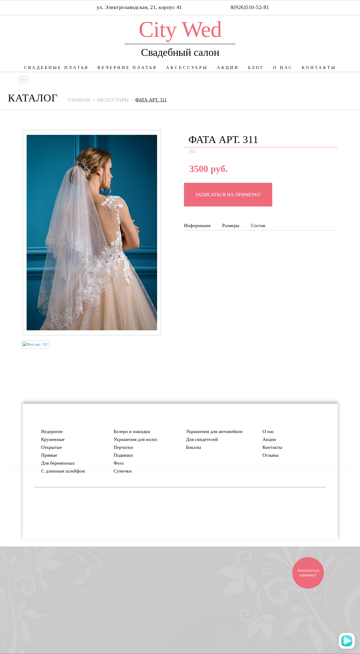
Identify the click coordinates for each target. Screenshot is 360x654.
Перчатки (123, 447)
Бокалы (193, 447)
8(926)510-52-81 (250, 7)
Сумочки (123, 471)
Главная (79, 99)
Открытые (51, 447)
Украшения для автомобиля (214, 431)
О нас (283, 68)
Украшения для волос (136, 439)
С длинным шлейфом (63, 471)
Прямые (49, 455)
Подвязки (123, 455)
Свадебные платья (56, 68)
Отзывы (270, 455)
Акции (228, 68)
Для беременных (58, 463)
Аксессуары (187, 68)
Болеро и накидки (132, 431)
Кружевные (53, 439)
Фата (119, 463)
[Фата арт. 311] (35, 344)
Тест (23, 79)
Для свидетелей (202, 439)
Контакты (319, 68)
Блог (256, 68)
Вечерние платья (127, 68)
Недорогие (52, 431)
